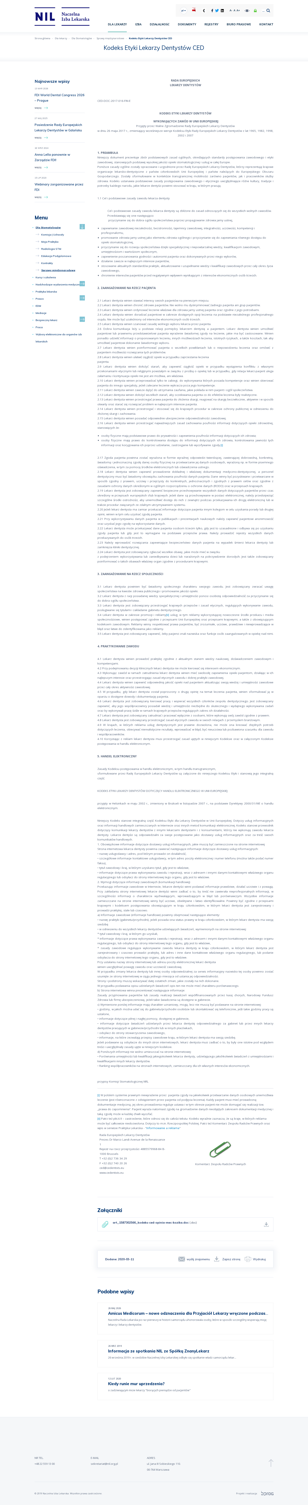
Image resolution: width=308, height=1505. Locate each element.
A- (231, 10)
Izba (138, 24)
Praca (39, 327)
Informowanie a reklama (162, 1128)
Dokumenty (187, 24)
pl (182, 10)
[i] (222, 445)
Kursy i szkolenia (46, 277)
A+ (238, 10)
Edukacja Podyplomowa (56, 256)
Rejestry (211, 24)
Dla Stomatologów (82, 38)
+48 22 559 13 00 (45, 1464)
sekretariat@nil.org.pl (104, 1464)
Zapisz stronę (231, 1259)
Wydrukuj (259, 1259)
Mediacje (41, 313)
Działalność (160, 24)
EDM (38, 305)
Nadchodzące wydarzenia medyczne (58, 284)
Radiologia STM (51, 248)
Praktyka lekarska (46, 291)
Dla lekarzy (117, 24)
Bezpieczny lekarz (46, 320)
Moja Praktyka (49, 241)
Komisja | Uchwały (52, 234)
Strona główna (42, 38)
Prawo (40, 298)
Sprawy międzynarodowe (110, 38)
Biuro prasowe (239, 24)
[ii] (167, 615)
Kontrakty (47, 263)
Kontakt (266, 24)
